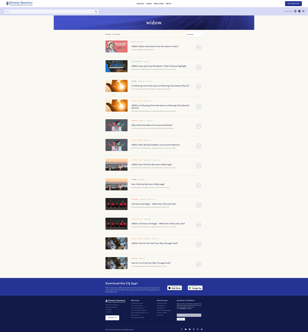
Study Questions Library (137, 303)
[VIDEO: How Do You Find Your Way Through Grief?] (116, 244)
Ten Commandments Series (138, 308)
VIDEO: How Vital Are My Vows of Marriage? (152, 164)
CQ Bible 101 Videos (162, 312)
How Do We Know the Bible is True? (139, 312)
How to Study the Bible (137, 305)
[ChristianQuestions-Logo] (19, 5)
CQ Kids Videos (161, 308)
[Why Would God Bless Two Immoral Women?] (116, 125)
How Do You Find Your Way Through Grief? (151, 263)
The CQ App (108, 309)
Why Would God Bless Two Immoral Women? (152, 125)
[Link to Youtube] (185, 329)
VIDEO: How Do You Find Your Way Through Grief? (155, 243)
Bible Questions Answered (137, 317)
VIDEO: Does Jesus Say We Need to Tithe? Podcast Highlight (159, 66)
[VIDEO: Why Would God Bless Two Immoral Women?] (116, 145)
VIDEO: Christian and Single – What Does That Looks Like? (158, 223)
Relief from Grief (135, 315)
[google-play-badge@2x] (195, 287)
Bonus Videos (160, 315)
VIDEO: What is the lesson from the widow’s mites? (155, 46)
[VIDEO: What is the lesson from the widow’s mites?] (116, 46)
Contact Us (108, 312)
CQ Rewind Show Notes (111, 307)
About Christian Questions (112, 304)
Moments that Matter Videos (164, 310)
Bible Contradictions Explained (139, 310)
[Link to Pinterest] (194, 329)
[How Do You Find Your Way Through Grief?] (116, 264)
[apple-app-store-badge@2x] (174, 287)
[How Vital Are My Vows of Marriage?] (116, 187)
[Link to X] (189, 329)
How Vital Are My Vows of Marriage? (148, 184)
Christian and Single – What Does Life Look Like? (154, 204)
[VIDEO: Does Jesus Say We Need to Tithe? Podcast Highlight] (116, 66)
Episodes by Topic (161, 305)
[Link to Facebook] (181, 329)
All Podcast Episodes (162, 303)
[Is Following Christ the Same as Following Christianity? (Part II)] (116, 89)
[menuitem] (140, 3)
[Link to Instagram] (198, 329)
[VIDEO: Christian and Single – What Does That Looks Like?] (116, 224)
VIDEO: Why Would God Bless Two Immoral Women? (156, 145)
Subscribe (181, 319)
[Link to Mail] (202, 329)
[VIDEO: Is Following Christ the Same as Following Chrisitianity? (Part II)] (116, 108)
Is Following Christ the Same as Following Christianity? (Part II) (160, 85)
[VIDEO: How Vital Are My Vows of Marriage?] (116, 167)
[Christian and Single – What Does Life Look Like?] (116, 204)
